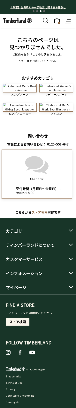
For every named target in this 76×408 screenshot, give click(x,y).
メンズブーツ (19, 94)
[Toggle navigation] (68, 21)
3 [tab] (41, 11)
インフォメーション (24, 273)
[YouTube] (32, 352)
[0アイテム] (57, 20)
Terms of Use (14, 383)
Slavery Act (13, 402)
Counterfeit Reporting (20, 395)
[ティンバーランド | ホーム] (17, 20)
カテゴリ (14, 231)
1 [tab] (33, 11)
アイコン (56, 113)
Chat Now (37, 179)
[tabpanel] (38, 7)
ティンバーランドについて (30, 245)
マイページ (16, 287)
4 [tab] (44, 11)
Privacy (11, 389)
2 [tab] (37, 11)
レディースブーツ (56, 94)
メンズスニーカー (19, 113)
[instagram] (8, 352)
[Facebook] (20, 352)
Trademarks (13, 376)
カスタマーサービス (24, 259)
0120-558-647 (58, 144)
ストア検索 (40, 212)
